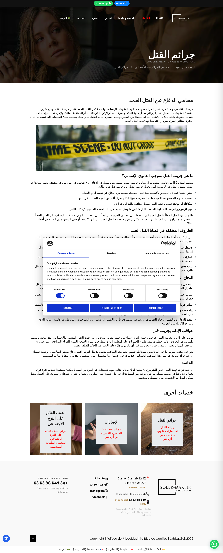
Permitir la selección (111, 308)
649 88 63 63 (130, 502)
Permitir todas (155, 308)
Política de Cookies (153, 539)
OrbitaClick (178, 539)
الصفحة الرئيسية (185, 67)
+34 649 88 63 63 (51, 483)
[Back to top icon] (33, 538)
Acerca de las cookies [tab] (157, 253)
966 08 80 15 (131, 494)
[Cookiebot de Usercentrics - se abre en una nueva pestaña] (163, 243)
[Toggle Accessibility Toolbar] (6, 538)
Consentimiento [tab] (65, 253)
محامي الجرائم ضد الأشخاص (152, 67)
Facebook (98, 497)
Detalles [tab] (111, 253)
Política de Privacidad (122, 539)
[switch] (94, 295)
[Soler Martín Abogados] (180, 18)
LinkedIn (99, 478)
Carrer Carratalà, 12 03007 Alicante (132, 482)
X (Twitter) (97, 484)
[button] (214, 544)
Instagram (97, 491)
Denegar (67, 308)
